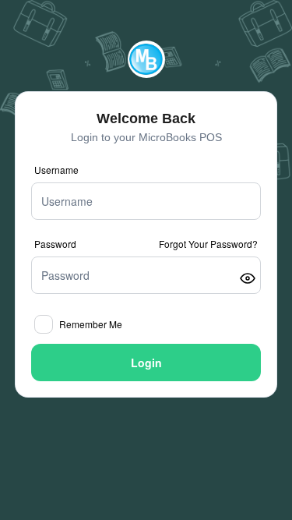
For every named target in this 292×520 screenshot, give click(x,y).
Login (146, 362)
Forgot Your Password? (208, 244)
